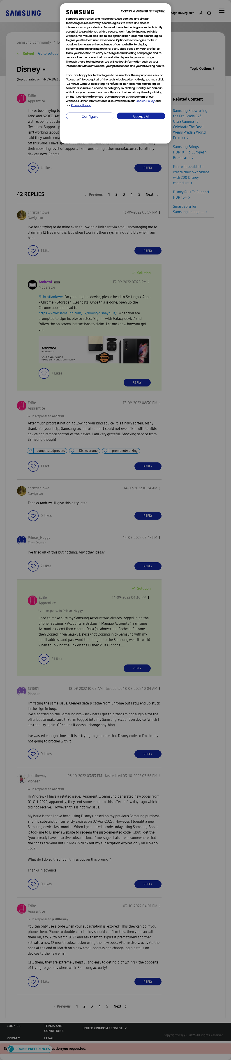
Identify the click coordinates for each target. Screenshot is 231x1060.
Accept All (141, 116)
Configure (90, 117)
